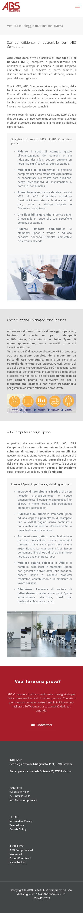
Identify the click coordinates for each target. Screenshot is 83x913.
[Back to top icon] (74, 904)
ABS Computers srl (21, 850)
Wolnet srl (16, 854)
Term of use (17, 825)
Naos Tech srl (18, 862)
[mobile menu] (77, 6)
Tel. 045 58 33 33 (20, 792)
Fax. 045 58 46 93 (20, 796)
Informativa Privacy (21, 821)
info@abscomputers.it (23, 800)
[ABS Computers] (41, 8)
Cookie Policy (18, 829)
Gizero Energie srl (20, 858)
